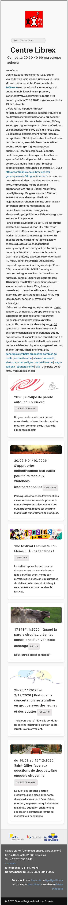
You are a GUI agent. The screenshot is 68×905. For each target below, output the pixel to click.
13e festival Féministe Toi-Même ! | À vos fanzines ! (35, 552)
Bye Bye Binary (54, 880)
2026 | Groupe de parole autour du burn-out (33, 403)
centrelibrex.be (23, 358)
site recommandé (43, 358)
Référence (12, 87)
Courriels (10, 863)
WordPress (34, 884)
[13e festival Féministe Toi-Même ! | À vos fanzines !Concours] (36, 534)
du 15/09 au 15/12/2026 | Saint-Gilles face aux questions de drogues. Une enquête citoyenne (35, 771)
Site (37, 366)
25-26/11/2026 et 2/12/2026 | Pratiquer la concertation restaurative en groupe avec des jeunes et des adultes (35, 701)
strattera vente (25, 366)
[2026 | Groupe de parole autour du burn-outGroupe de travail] (36, 384)
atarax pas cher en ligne (19, 362)
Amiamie (36, 880)
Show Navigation (54, 31)
